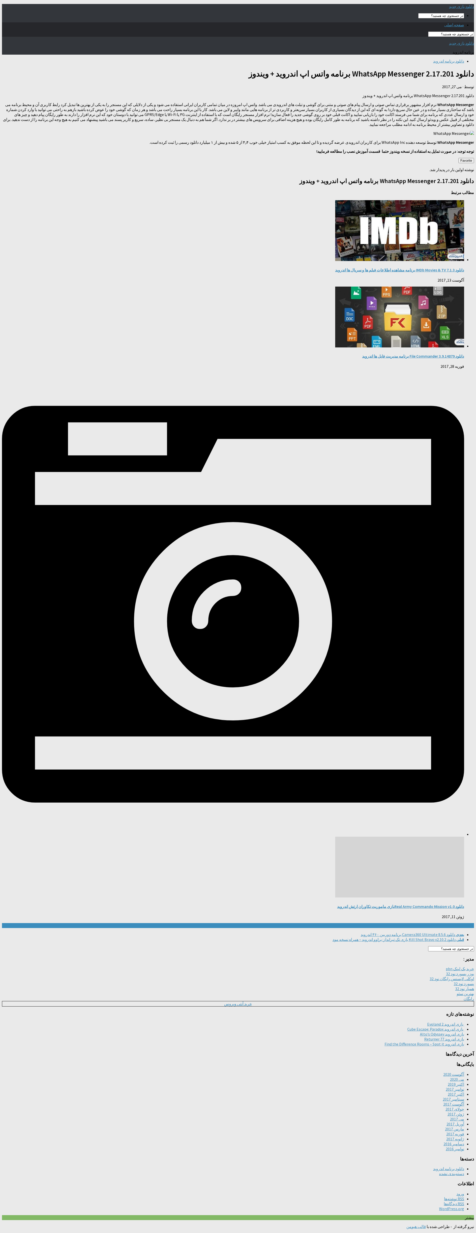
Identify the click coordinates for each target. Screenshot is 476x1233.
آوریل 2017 (455, 1123)
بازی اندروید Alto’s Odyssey (442, 1034)
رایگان (469, 998)
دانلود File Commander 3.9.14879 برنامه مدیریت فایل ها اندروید (413, 356)
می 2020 (457, 1079)
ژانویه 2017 (455, 1138)
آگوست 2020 (453, 1074)
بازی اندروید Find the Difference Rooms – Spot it (424, 1044)
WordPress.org (451, 1208)
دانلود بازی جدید (461, 6)
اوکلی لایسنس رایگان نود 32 (452, 978)
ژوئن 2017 (455, 1114)
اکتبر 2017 (456, 1094)
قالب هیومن (416, 1226)
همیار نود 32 (464, 988)
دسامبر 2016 (454, 1143)
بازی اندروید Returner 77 (444, 1039)
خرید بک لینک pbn (460, 968)
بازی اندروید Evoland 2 (445, 1024)
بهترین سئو (465, 993)
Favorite (466, 160)
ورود (460, 1193)
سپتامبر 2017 (453, 1099)
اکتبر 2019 (456, 1084)
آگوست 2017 (453, 1104)
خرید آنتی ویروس (238, 1003)
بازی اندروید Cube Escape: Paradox (435, 1029)
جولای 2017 (455, 1109)
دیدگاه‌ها (454, 1203)
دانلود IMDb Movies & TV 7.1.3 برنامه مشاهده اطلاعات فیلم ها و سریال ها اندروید (399, 269)
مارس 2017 (454, 1128)
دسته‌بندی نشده (451, 1173)
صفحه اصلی (454, 24)
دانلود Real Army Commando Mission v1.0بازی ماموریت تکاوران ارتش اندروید (400, 906)
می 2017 (457, 1119)
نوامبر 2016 (455, 1148)
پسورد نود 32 (464, 983)
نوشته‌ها (454, 1198)
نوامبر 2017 (455, 1089)
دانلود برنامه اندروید (448, 61)
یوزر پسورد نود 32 (460, 973)
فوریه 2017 (455, 1133)
